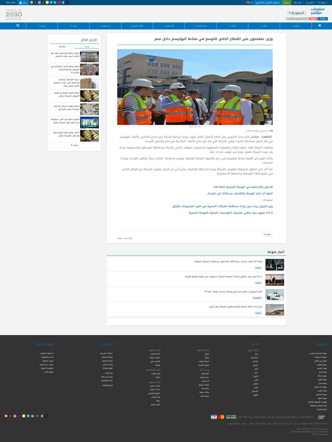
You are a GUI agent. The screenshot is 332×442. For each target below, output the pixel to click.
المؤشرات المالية (47, 368)
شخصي (43, 26)
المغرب (255, 383)
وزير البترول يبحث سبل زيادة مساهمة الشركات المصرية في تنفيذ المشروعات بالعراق (222, 206)
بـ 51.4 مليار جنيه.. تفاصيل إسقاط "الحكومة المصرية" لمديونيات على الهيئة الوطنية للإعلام (223, 276)
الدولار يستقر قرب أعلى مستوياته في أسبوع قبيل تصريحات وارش (65, 121)
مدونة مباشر (204, 396)
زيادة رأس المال (107, 376)
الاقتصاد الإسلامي (137, 26)
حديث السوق (106, 26)
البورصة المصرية (321, 357)
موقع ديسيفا (272, 423)
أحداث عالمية (155, 389)
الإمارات (255, 361)
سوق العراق (322, 398)
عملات (158, 400)
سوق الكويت (322, 379)
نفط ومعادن (155, 397)
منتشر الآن (205, 388)
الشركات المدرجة (107, 353)
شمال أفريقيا (204, 361)
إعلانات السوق (204, 384)
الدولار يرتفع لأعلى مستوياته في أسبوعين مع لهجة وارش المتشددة (65, 69)
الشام (207, 357)
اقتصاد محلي (155, 361)
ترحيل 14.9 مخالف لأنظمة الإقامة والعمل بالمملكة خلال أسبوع (235, 306)
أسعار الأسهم (107, 360)
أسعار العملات (322, 409)
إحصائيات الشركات (46, 353)
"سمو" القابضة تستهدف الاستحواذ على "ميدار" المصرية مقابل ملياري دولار (66, 82)
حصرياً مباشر (204, 377)
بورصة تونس (322, 390)
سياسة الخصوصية (233, 423)
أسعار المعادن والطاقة (318, 405)
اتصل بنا (310, 2)
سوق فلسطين (321, 394)
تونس (256, 387)
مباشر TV (74, 26)
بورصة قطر (323, 372)
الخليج (207, 353)
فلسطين (255, 391)
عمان (256, 372)
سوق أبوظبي (322, 364)
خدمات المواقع (260, 423)
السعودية (254, 357)
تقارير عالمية (155, 404)
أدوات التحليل (170, 26)
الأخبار (265, 26)
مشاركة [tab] (62, 47)
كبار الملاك (109, 373)
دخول (24, 3)
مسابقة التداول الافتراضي (268, 3)
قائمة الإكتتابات (107, 380)
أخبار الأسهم (155, 353)
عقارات (157, 377)
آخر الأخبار (205, 381)
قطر (256, 368)
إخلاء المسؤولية (307, 423)
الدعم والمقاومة (47, 357)
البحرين (255, 365)
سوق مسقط (322, 375)
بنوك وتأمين (155, 373)
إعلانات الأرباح (108, 364)
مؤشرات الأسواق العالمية (317, 402)
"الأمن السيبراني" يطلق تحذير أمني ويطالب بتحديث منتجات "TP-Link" (233, 291)
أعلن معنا (282, 423)
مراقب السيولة (48, 360)
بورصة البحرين (322, 368)
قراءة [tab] (86, 47)
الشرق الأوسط (203, 365)
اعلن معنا (298, 2)
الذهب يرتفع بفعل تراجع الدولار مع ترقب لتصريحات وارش (66, 134)
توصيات (157, 365)
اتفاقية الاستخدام (320, 423)
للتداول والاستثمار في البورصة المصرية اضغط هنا (243, 186)
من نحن (296, 423)
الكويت (255, 376)
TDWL (323, 19)
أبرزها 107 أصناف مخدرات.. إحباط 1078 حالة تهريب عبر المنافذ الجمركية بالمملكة (228, 261)
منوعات (258, 267)
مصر (256, 353)
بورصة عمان (322, 383)
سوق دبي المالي (320, 360)
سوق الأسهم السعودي (318, 353)
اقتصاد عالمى (155, 385)
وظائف (251, 423)
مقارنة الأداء (48, 372)
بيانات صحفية (204, 392)
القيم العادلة (108, 368)
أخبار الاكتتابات (107, 385)
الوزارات (267, 234)
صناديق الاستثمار (201, 26)
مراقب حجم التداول (46, 364)
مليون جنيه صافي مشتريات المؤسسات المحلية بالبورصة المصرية (231, 212)
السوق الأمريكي (154, 393)
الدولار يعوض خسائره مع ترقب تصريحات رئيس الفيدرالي (66, 107)
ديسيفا (244, 423)
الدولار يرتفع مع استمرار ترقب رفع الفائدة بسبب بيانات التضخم (65, 55)
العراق (255, 395)
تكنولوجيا (257, 298)
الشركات (233, 26)
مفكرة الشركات (107, 357)
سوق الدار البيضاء (320, 387)
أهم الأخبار (205, 373)
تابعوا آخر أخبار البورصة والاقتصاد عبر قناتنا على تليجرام (240, 193)
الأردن (256, 380)
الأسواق (296, 26)
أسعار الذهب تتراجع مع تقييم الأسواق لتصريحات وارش (66, 94)
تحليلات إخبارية (155, 357)
